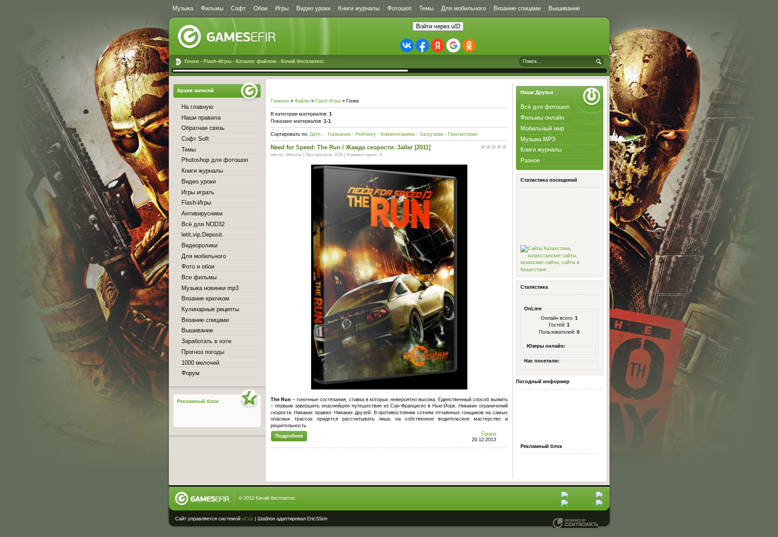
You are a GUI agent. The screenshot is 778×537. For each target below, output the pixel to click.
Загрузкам (431, 134)
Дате (315, 134)
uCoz (247, 518)
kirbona (293, 154)
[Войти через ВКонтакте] (407, 45)
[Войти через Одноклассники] (469, 45)
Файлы (302, 100)
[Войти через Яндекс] (437, 45)
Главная (280, 100)
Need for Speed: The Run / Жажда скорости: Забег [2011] (350, 147)
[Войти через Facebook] (422, 45)
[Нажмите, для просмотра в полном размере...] (389, 387)
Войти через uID (438, 26)
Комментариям (397, 134)
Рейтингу (365, 134)
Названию (339, 134)
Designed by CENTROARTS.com (575, 523)
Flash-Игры (328, 100)
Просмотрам (462, 134)
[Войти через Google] (453, 45)
